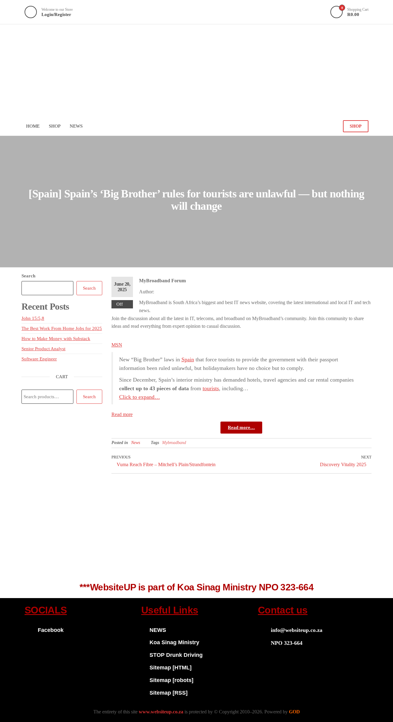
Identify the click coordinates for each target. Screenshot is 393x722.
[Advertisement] (196, 70)
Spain (187, 359)
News (135, 442)
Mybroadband (174, 442)
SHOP (356, 126)
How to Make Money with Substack (55, 338)
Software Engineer (39, 358)
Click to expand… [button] (139, 397)
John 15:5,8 (32, 318)
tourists (211, 388)
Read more (122, 414)
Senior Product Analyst (43, 348)
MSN (116, 344)
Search (28, 275)
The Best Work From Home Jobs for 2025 (61, 328)
